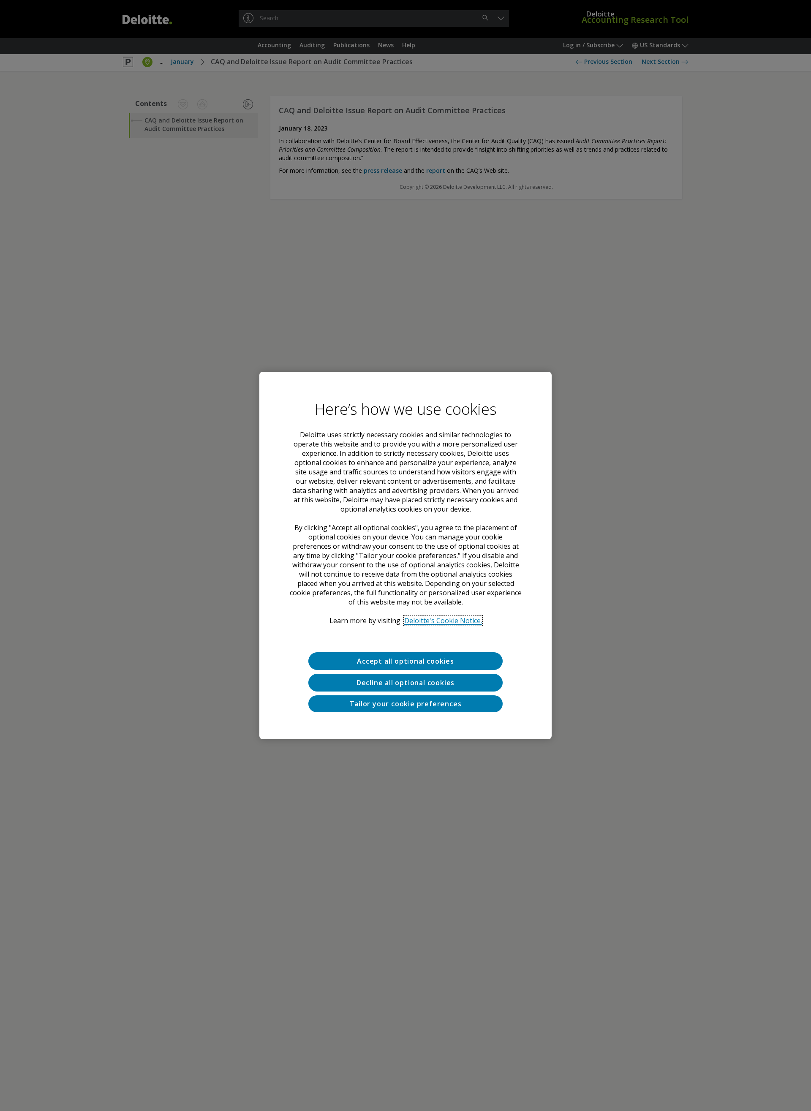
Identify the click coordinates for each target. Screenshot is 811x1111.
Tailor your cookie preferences (406, 703)
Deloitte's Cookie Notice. (443, 620)
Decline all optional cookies (405, 682)
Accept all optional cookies (405, 661)
